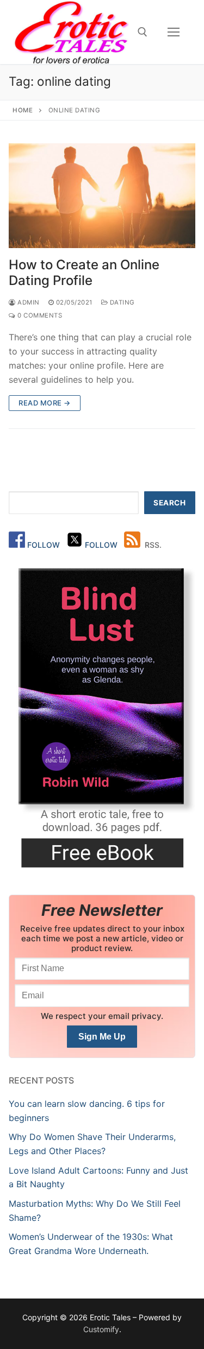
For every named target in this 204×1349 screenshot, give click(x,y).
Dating (121, 302)
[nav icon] (173, 32)
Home (23, 110)
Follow (44, 544)
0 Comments (39, 315)
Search (169, 502)
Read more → (44, 402)
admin (28, 302)
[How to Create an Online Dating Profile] (102, 195)
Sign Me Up (102, 1036)
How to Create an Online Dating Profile (84, 272)
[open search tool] (142, 32)
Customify (101, 1329)
